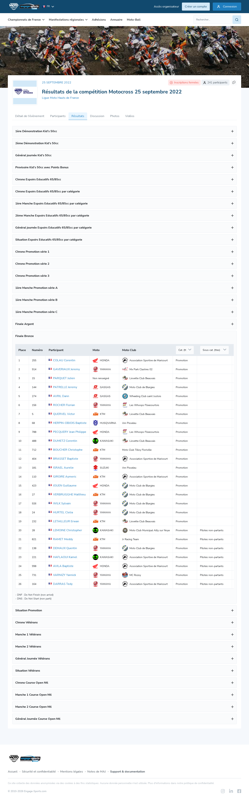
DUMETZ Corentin (65, 441)
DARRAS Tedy (63, 584)
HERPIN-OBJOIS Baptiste (70, 423)
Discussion (97, 116)
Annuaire (116, 20)
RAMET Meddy (63, 539)
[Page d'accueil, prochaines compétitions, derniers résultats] (24, 6)
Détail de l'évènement (29, 116)
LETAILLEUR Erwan (66, 521)
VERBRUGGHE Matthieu (69, 494)
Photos (114, 116)
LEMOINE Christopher (67, 530)
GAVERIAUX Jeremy (66, 369)
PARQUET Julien (64, 378)
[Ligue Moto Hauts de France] (25, 92)
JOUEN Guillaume (65, 486)
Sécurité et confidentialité (39, 772)
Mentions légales (71, 772)
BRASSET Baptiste (65, 459)
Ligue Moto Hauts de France (60, 98)
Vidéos (129, 116)
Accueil (12, 772)
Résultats (77, 116)
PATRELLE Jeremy (65, 387)
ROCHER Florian (64, 405)
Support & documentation (127, 772)
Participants (58, 116)
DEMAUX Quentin (65, 548)
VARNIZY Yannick (64, 575)
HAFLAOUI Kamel (65, 557)
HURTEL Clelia (63, 512)
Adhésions (99, 20)
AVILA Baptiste (63, 566)
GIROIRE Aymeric (64, 477)
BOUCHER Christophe (68, 450)
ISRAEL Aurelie (63, 468)
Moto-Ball (134, 20)
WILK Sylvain (62, 503)
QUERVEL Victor (64, 414)
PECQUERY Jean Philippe (69, 432)
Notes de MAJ (96, 772)
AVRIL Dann (61, 396)
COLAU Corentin (64, 360)
